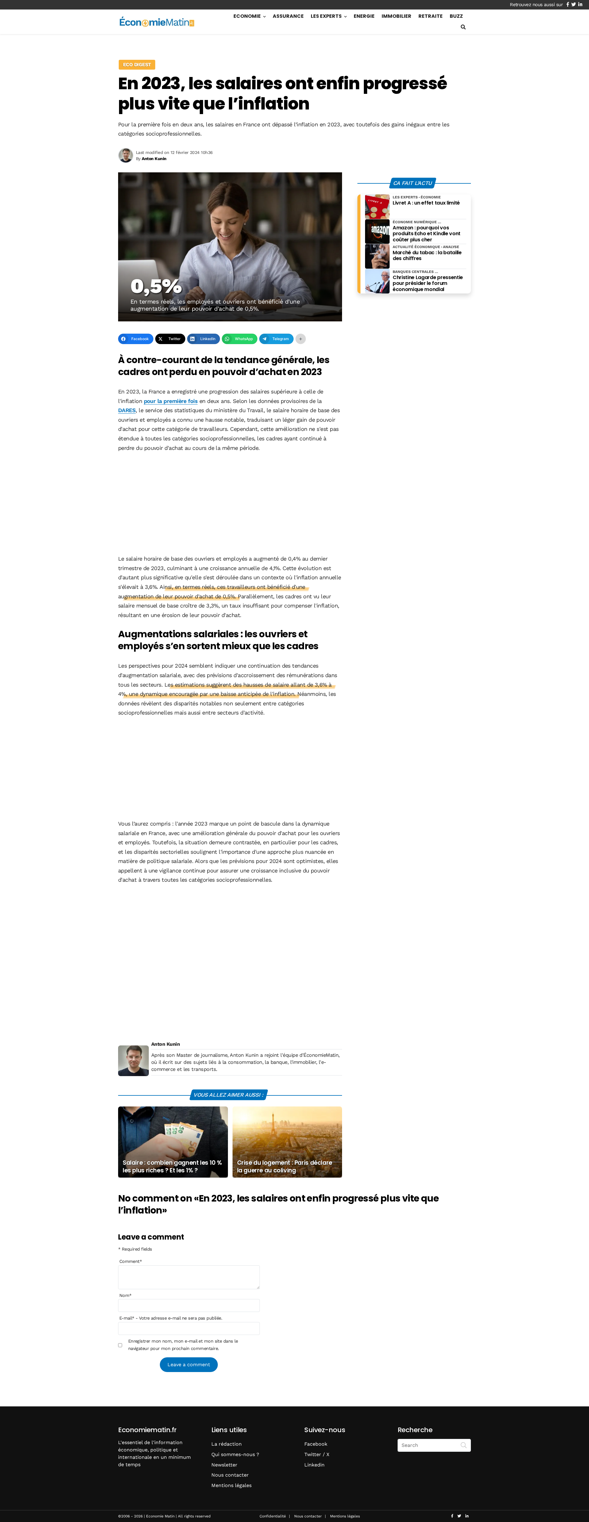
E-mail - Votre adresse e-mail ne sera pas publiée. (170, 1318)
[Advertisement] (230, 504)
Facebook (315, 1444)
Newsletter (224, 1465)
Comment (130, 1261)
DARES (127, 410)
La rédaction (226, 1444)
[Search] (464, 1445)
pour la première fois (171, 401)
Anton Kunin (165, 1044)
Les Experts (326, 16)
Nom (125, 1295)
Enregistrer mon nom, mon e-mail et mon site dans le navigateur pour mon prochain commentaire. (183, 1345)
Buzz (456, 16)
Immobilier (396, 16)
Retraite (430, 16)
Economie (247, 16)
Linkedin (314, 1465)
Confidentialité (273, 1516)
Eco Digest (137, 64)
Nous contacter (230, 1475)
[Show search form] (463, 27)
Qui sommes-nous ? (235, 1454)
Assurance (288, 16)
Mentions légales (231, 1485)
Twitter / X (316, 1454)
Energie (364, 16)
